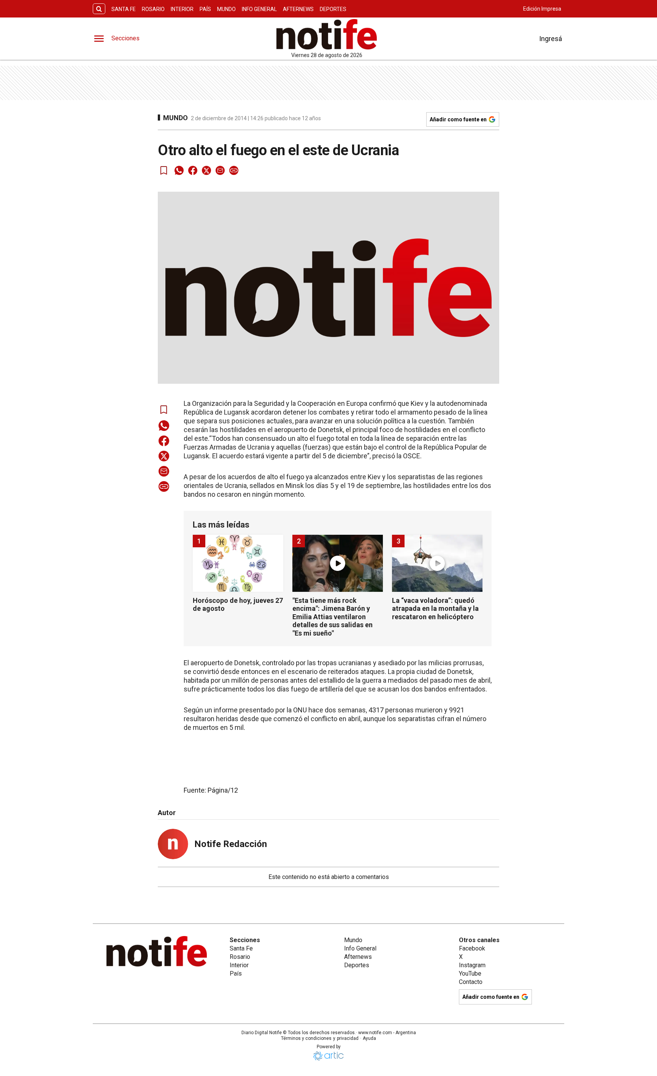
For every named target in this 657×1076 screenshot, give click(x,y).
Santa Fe (123, 9)
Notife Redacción (230, 844)
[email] (220, 170)
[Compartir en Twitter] (206, 170)
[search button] (99, 8)
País (205, 9)
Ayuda (369, 1038)
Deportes (333, 9)
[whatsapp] (179, 170)
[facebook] (192, 170)
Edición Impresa (542, 9)
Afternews (298, 9)
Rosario (153, 9)
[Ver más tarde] (164, 170)
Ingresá (550, 39)
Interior (182, 9)
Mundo (226, 9)
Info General (259, 9)
